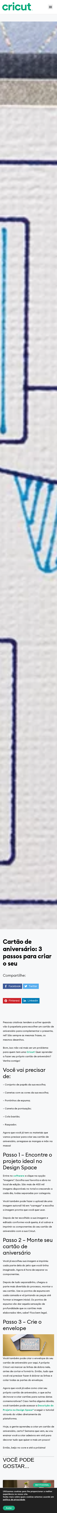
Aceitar (9, 1508)
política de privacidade (14, 1499)
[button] (50, 6)
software (18, 1175)
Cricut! (31, 1051)
